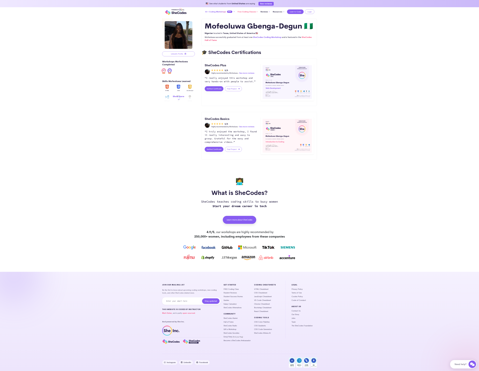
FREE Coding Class (231, 289)
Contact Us (296, 311)
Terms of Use (297, 293)
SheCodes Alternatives (232, 307)
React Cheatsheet (261, 311)
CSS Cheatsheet (260, 293)
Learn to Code (295, 12)
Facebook (203, 362)
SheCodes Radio (230, 326)
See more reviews (246, 73)
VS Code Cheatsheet (262, 300)
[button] (220, 11)
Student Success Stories (233, 296)
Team (294, 322)
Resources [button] (278, 12)
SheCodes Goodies (231, 333)
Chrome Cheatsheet (262, 304)
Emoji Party (228, 337)
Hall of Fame (229, 322)
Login (309, 12)
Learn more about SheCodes (239, 219)
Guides (226, 300)
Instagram (171, 362)
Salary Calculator (230, 304)
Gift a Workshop (230, 329)
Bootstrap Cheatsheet (262, 307)
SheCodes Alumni (231, 318)
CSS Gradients (260, 326)
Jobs (293, 318)
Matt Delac (167, 313)
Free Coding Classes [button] (247, 12)
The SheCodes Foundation (302, 326)
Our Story (295, 314)
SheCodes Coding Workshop (267, 37)
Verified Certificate (214, 89)
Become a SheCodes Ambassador (237, 340)
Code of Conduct (299, 300)
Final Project (232, 89)
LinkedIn (187, 362)
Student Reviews (230, 293)
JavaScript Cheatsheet (263, 296)
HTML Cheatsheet (261, 289)
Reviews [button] (264, 12)
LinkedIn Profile (177, 54)
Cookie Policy (297, 296)
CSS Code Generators (263, 329)
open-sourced (188, 313)
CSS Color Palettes (262, 322)
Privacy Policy (297, 289)
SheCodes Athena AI (262, 333)
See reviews (266, 3)
